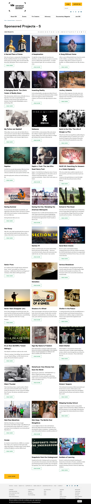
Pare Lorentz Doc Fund (14, 493)
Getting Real (47, 489)
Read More (10, 65)
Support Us (29, 485)
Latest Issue (77, 491)
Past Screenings (31, 494)
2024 (45, 491)
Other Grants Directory (14, 496)
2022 (45, 493)
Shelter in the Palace (67, 308)
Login (67, 4)
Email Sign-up (37, 485)
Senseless (35, 282)
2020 (45, 494)
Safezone (35, 129)
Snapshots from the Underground (44, 457)
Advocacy (48, 16)
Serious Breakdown (66, 265)
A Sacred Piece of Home (13, 54)
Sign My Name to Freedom (42, 346)
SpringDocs (30, 493)
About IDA (14, 16)
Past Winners (62, 498)
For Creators (35, 16)
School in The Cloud (66, 207)
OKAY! (79, 501)
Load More (11, 476)
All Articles (77, 493)
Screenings (31, 489)
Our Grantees (12, 494)
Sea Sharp (8, 229)
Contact (60, 485)
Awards (62, 489)
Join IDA (77, 16)
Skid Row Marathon (11, 420)
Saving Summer (10, 207)
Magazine (77, 489)
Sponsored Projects (11, 20)
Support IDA (77, 4)
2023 (61, 493)
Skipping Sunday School (68, 403)
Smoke (6, 440)
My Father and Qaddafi (13, 129)
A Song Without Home (67, 54)
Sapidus (7, 166)
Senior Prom (9, 265)
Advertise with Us (47, 485)
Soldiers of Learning (66, 457)
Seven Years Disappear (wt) (14, 308)
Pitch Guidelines (78, 496)
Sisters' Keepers (65, 384)
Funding (11, 489)
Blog (16, 485)
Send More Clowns (66, 246)
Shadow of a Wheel (39, 308)
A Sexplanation (37, 54)
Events (24, 16)
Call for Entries (63, 496)
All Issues (77, 494)
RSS (55, 485)
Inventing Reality (38, 90)
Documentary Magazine (63, 16)
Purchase (77, 498)
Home (5, 20)
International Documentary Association (17, 7)
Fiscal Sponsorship (13, 491)
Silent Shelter (64, 346)
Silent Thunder (10, 384)
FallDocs (30, 491)
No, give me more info (36, 502)
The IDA (11, 485)
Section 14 (36, 246)
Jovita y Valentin (65, 90)
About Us (21, 485)
